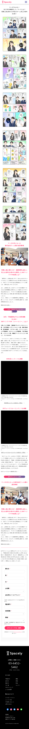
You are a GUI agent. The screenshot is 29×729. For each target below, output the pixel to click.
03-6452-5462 (14, 665)
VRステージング (9, 687)
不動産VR (7, 678)
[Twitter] (14, 709)
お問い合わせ (8, 704)
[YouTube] (18, 709)
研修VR (7, 683)
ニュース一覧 (8, 699)
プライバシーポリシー (9, 716)
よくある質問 (8, 689)
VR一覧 (7, 685)
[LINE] (21, 709)
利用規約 (7, 714)
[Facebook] (8, 709)
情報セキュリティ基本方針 (10, 719)
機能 (17, 678)
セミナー (18, 685)
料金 (17, 683)
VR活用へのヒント (9, 701)
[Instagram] (11, 709)
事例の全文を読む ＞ (6, 305)
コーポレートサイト (10, 697)
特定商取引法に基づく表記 (10, 717)
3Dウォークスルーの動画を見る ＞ (9, 471)
